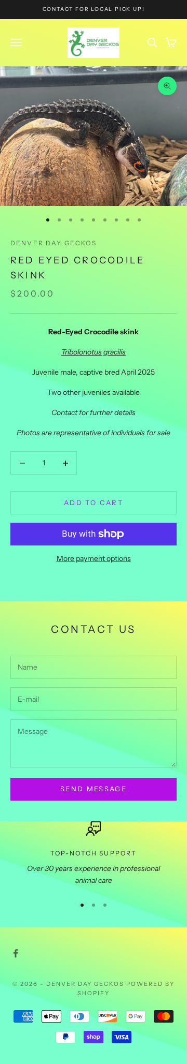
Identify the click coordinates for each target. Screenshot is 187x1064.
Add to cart (93, 502)
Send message (93, 789)
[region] (93, 854)
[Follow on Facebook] (15, 953)
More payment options (94, 558)
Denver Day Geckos (53, 243)
